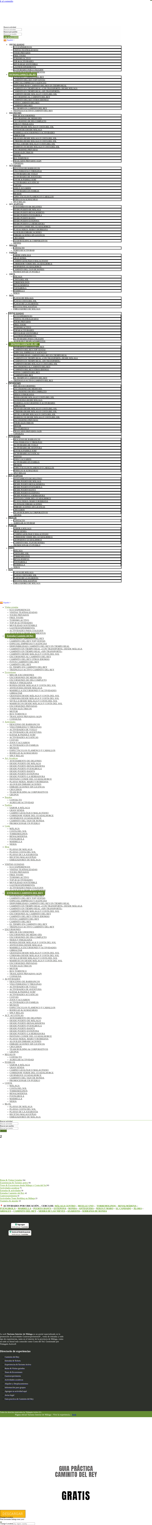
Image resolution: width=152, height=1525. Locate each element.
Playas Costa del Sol (25, 301)
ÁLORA (137, 1208)
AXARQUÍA (73, 1211)
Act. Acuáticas (16, 204)
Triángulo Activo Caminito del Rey (33, 111)
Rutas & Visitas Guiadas (11, 1180)
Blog (11, 295)
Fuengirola (19, 288)
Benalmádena (21, 285)
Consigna (18, 163)
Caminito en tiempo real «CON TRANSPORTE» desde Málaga (45, 88)
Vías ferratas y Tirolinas (27, 171)
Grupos (17, 243)
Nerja (16, 293)
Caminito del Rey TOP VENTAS (29, 80)
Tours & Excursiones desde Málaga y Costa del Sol (23, 1185)
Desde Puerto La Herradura (29, 224)
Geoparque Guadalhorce (27, 267)
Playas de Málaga (23, 298)
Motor (17, 155)
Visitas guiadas (16, 44)
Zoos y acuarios (22, 188)
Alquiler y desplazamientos (29, 341)
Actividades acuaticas (26, 182)
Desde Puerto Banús (24, 218)
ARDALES (5, 1211)
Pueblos (13, 253)
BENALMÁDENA (127, 1206)
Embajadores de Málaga (26, 309)
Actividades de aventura (27, 177)
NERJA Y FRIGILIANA (23, 124)
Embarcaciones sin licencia (29, 235)
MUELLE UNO (86, 1206)
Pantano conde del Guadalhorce (32, 227)
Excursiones (15, 113)
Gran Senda (19, 258)
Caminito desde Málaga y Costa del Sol (35, 94)
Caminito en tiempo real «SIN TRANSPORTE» (36, 91)
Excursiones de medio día (27, 118)
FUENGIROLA (7, 1208)
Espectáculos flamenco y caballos (33, 197)
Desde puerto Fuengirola (27, 215)
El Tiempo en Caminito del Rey (30, 108)
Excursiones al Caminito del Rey (31, 97)
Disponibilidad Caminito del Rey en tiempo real (40, 86)
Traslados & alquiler (9, 1201)
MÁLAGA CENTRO (65, 1206)
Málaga (17, 277)
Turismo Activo (22, 58)
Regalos (13, 245)
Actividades (15, 166)
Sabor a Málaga (22, 255)
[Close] (151, 0)
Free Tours (19, 56)
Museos (17, 194)
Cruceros (18, 238)
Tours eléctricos (23, 152)
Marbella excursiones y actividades (34, 133)
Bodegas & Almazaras (25, 199)
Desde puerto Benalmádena (28, 212)
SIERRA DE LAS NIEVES (51, 1211)
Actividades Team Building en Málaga (17, 1198)
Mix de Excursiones (24, 115)
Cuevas (17, 185)
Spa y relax (19, 202)
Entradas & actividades (10, 1190)
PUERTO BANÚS (42, 1208)
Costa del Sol (20, 279)
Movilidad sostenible (25, 64)
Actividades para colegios (28, 70)
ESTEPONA (60, 1208)
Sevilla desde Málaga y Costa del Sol (34, 144)
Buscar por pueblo (10, 32)
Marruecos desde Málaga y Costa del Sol (36, 147)
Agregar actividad (24, 250)
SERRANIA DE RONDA (94, 1211)
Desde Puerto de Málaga (27, 209)
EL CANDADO (123, 1208)
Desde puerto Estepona (26, 221)
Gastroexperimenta (24, 67)
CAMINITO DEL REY (24, 1211)
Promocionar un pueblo (26, 272)
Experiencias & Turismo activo (14, 1182)
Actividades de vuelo (25, 174)
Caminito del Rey (23, 105)
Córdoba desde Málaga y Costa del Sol (35, 141)
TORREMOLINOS (106, 1206)
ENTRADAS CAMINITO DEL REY (28, 77)
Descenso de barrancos (26, 168)
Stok (74, 1414)
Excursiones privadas (25, 150)
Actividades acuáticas (9, 1188)
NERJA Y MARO (104, 1208)
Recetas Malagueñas (25, 307)
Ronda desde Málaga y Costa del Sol (33, 127)
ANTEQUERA (86, 1208)
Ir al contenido (6, 1)
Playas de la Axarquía (25, 304)
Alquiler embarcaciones (27, 232)
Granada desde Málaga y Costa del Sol (35, 138)
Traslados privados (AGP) (27, 161)
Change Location (6, 1524)
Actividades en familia (26, 191)
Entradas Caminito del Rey (22, 74)
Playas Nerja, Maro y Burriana (30, 229)
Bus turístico (20, 158)
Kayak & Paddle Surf (24, 180)
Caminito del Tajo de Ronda (28, 269)
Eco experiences (22, 47)
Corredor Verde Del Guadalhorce (32, 264)
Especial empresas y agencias (29, 83)
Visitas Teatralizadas (25, 50)
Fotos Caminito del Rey (26, 103)
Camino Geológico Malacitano (30, 261)
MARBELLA (24, 1208)
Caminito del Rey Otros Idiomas (31, 100)
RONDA (72, 1208)
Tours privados (21, 53)
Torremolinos (21, 282)
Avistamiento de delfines (27, 207)
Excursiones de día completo (29, 121)
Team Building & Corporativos (30, 241)
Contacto (18, 248)
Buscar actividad (10, 27)
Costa (12, 274)
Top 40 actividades (23, 61)
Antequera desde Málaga (27, 130)
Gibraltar (19, 135)
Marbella (19, 291)
